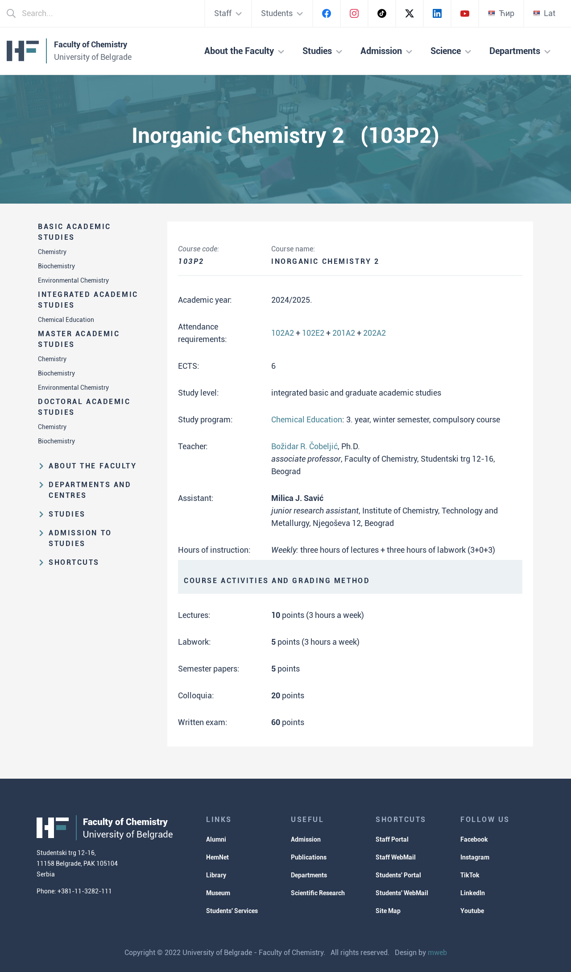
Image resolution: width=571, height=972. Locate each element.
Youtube (472, 910)
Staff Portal (392, 839)
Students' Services (232, 910)
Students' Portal (398, 875)
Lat (549, 13)
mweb (437, 952)
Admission (306, 839)
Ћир (506, 13)
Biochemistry (56, 266)
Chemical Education (66, 319)
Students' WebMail (402, 893)
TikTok (470, 875)
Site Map (388, 910)
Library (216, 875)
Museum (218, 893)
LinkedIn (472, 893)
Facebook (474, 839)
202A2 (374, 333)
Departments (309, 875)
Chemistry (52, 251)
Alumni (216, 839)
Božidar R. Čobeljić (304, 446)
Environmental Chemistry (73, 280)
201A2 (343, 333)
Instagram (474, 857)
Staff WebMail (396, 857)
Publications (309, 857)
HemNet (217, 857)
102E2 (313, 333)
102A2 (282, 333)
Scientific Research (318, 893)
